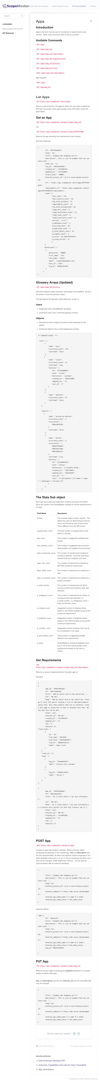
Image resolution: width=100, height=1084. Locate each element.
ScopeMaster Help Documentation (36, 6)
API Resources (8, 33)
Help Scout (94, 1079)
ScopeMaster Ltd (75, 1079)
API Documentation (79, 6)
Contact (93, 6)
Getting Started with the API (12, 29)
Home (18, 6)
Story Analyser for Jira (60, 6)
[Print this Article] (91, 21)
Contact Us (51, 1046)
